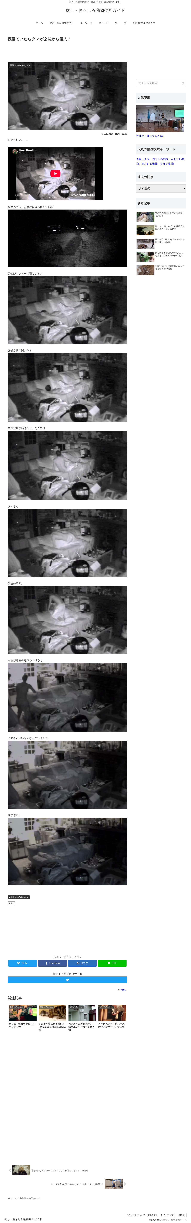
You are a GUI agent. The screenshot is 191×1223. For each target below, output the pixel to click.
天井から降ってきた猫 (149, 135)
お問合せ (181, 1215)
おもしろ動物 (160, 159)
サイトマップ (167, 1215)
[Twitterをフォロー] (67, 979)
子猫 (138, 159)
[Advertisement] (67, 50)
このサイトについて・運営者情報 (142, 1215)
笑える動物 (167, 163)
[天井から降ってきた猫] (160, 131)
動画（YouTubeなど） (20, 897)
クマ (12, 903)
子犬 (147, 159)
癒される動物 (149, 163)
